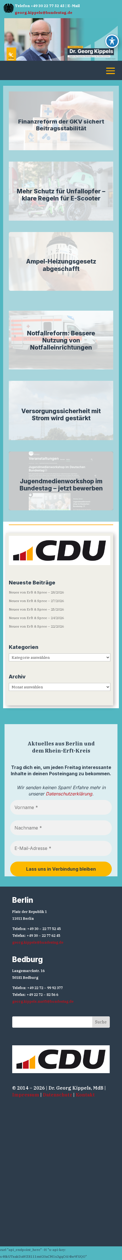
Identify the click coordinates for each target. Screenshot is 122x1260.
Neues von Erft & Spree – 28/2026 (36, 592)
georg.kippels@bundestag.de (43, 12)
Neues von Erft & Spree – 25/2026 (36, 609)
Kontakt (85, 1095)
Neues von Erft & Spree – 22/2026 (36, 626)
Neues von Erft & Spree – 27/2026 (36, 601)
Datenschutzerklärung (69, 794)
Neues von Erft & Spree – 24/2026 (36, 618)
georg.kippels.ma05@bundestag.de (42, 1001)
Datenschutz (57, 1095)
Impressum (25, 1095)
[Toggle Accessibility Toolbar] (112, 41)
